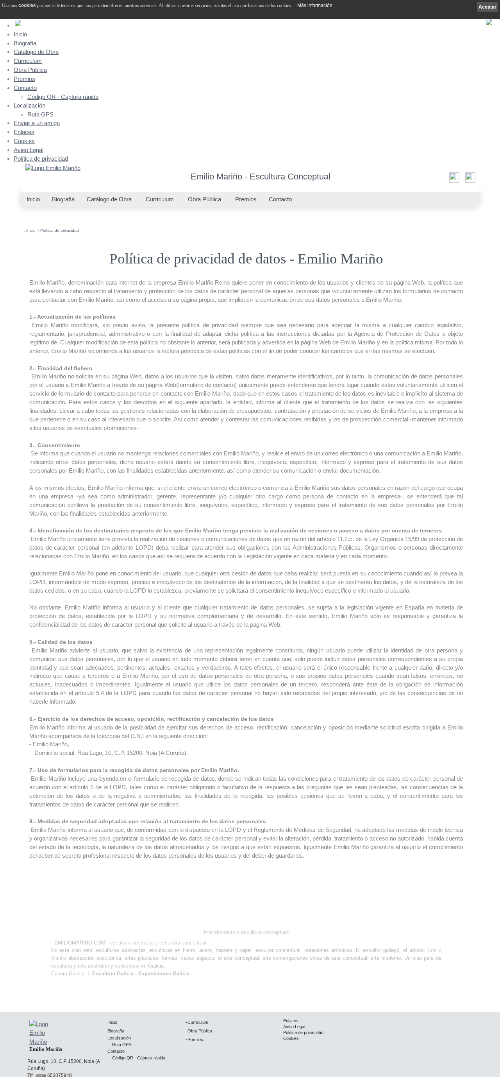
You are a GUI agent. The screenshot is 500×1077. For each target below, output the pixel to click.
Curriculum (28, 60)
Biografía (25, 43)
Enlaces (24, 132)
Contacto (25, 87)
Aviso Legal (28, 150)
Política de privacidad (41, 158)
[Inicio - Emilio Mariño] (52, 168)
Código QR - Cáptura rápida (62, 97)
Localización (29, 105)
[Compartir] (453, 179)
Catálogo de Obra (36, 51)
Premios (24, 78)
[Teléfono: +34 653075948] (469, 179)
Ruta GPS (40, 114)
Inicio (20, 34)
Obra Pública (30, 69)
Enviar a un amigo (37, 123)
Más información (314, 5)
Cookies (24, 141)
